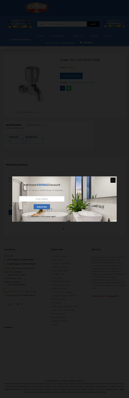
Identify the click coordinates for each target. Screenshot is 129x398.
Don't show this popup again (43, 216)
